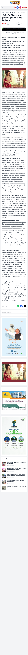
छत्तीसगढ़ (7, 12)
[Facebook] (17, 7)
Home (3, 12)
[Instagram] (20, 7)
